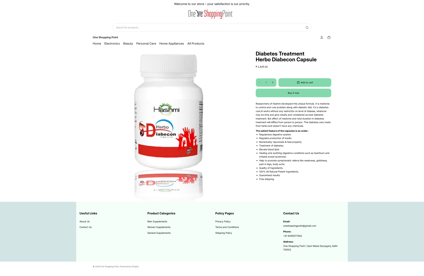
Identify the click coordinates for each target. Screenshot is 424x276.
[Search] (307, 27)
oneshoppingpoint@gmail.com (299, 225)
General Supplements (159, 232)
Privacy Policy (223, 221)
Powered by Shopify (129, 266)
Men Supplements (157, 221)
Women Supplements (158, 227)
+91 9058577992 (292, 235)
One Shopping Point (109, 266)
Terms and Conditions (227, 227)
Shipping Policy (223, 232)
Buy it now (293, 92)
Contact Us (86, 227)
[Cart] (329, 37)
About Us (85, 221)
